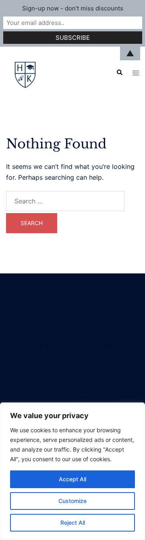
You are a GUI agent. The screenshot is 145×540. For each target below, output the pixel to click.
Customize (72, 500)
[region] (72, 471)
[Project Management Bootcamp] (26, 72)
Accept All (72, 479)
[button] (119, 73)
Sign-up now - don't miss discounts (72, 8)
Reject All (72, 522)
